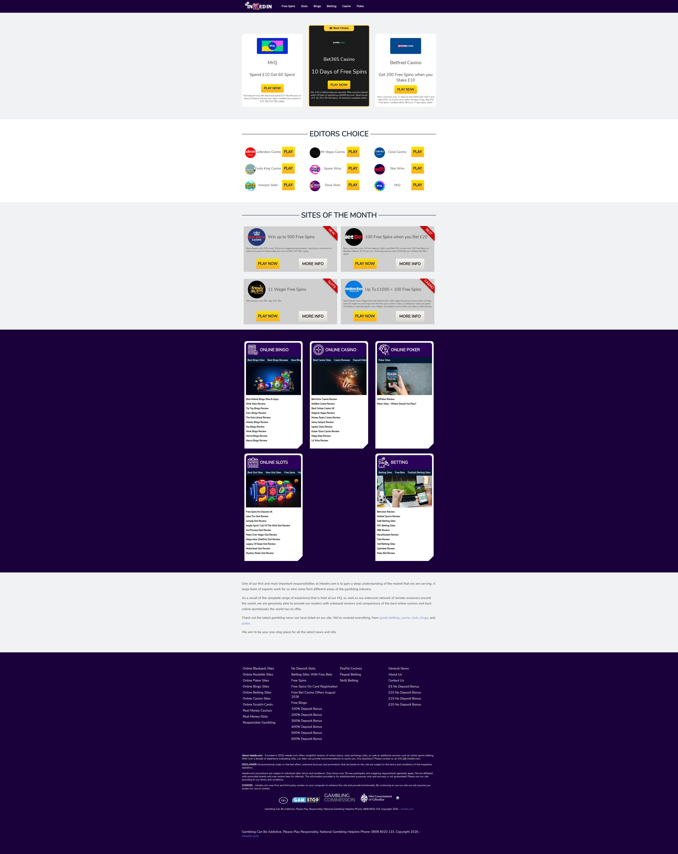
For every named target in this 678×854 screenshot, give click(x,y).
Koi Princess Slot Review (258, 529)
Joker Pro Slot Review (257, 516)
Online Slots (274, 462)
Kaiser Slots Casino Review (325, 431)
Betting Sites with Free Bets (311, 674)
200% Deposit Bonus (306, 715)
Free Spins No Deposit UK (259, 511)
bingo (424, 618)
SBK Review (383, 529)
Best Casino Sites (322, 360)
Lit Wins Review (319, 440)
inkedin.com (407, 809)
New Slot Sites (273, 472)
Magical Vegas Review (323, 412)
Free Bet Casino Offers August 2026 (313, 694)
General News (398, 668)
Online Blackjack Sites (258, 668)
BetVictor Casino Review (324, 399)
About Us (395, 674)
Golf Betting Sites (386, 543)
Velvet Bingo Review (256, 435)
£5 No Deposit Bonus (403, 686)
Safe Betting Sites (386, 520)
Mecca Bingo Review (256, 440)
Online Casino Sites (257, 698)
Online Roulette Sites (258, 674)
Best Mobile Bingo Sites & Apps (262, 399)
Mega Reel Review (321, 435)
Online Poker (405, 350)
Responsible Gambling (259, 722)
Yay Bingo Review (255, 426)
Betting (399, 462)
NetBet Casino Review (323, 403)
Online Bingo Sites (256, 686)
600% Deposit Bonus (306, 739)
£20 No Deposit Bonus (404, 704)
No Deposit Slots (303, 668)
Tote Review (383, 539)
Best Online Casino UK (322, 408)
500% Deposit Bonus (306, 733)
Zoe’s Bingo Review (256, 412)
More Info (313, 264)
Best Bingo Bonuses (277, 360)
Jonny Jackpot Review (322, 422)
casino (405, 618)
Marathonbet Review (388, 534)
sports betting (389, 618)
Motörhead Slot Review (258, 548)
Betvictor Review (386, 511)
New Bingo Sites (299, 360)
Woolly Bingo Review (257, 422)
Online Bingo (274, 350)
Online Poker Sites (256, 680)
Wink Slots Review (256, 403)
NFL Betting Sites (386, 525)
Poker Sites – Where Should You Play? (396, 403)
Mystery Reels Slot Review (260, 552)
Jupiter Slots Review (321, 426)
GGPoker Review (385, 399)
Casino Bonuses (342, 360)
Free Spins (289, 472)
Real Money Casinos (257, 710)
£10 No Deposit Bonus (404, 692)
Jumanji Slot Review (256, 520)
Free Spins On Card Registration (314, 686)
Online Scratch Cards (258, 704)
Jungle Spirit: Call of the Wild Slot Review (268, 525)
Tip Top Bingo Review (257, 408)
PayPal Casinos (351, 668)
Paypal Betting (350, 674)
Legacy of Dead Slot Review (261, 543)
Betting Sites (385, 472)
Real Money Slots (255, 716)
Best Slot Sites (255, 472)
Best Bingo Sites (256, 360)
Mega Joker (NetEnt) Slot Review (263, 539)
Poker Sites (384, 360)
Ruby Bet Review (386, 552)
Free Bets (400, 472)
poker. (246, 623)
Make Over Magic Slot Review (261, 534)
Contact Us (396, 680)
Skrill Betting (349, 680)
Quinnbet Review (386, 548)
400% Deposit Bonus (306, 727)
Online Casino (340, 350)
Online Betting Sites (257, 692)
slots (415, 618)
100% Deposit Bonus (306, 709)
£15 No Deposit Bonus (404, 698)
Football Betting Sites (419, 472)
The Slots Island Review (258, 417)
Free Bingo (299, 703)
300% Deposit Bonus (306, 721)
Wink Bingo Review (256, 431)
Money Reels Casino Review (325, 417)
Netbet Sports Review (388, 516)
